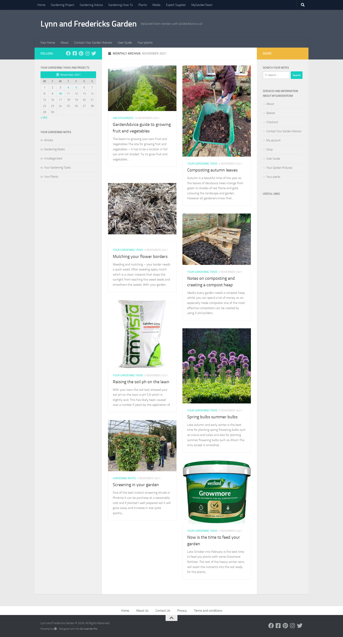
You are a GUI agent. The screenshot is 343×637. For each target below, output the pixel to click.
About (64, 42)
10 (60, 93)
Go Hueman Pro (88, 628)
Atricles (48, 140)
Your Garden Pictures (279, 168)
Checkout (272, 122)
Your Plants (51, 176)
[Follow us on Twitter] (93, 53)
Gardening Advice (91, 5)
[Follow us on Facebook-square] (74, 53)
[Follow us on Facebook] (68, 53)
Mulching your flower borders (140, 256)
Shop (269, 149)
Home (41, 5)
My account (273, 140)
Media (156, 5)
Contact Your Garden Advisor (93, 42)
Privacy (182, 610)
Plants (142, 5)
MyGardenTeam (201, 5)
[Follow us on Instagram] (87, 53)
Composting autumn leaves (212, 170)
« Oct (43, 117)
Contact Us (162, 610)
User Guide (125, 42)
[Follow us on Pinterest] (81, 53)
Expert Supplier (176, 5)
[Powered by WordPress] (55, 628)
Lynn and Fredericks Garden (88, 24)
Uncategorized (123, 118)
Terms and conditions (208, 610)
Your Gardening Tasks (202, 163)
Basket (270, 113)
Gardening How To (120, 5)
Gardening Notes (124, 478)
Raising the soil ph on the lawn (141, 381)
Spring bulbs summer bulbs (212, 417)
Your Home (47, 42)
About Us (142, 610)
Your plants (144, 42)
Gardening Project (62, 5)
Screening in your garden (136, 484)
